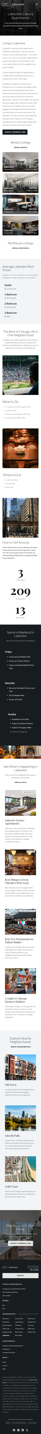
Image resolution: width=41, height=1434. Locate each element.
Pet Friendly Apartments (10, 1292)
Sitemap (8, 1422)
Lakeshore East (7, 1332)
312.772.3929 (34, 1270)
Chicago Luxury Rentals (11, 1284)
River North (18, 1332)
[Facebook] (14, 1430)
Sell (3, 1308)
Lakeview (5, 1335)
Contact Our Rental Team (15, 132)
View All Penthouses (20, 248)
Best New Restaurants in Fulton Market (19, 940)
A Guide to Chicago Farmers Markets (16, 1000)
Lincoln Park (12, 1135)
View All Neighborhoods (20, 1047)
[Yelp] (27, 1430)
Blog (3, 1369)
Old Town (10, 1084)
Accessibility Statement (19, 1422)
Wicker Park (32, 1332)
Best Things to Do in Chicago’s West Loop (17, 881)
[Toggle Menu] (37, 4)
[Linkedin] (22, 1430)
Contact (20, 1275)
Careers (4, 1365)
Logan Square (19, 1322)
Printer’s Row (19, 1328)
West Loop (31, 1328)
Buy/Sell (5, 1300)
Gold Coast (11, 1186)
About (5, 1357)
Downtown (5, 1322)
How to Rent (6, 1295)
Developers (6, 1349)
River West (18, 1335)
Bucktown (5, 1318)
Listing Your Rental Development (12, 1346)
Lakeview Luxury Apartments (14, 822)
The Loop (31, 1325)
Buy (3, 1305)
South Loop (31, 1318)
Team (4, 1362)
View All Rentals (20, 147)
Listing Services (8, 1341)
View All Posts (20, 782)
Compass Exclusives (8, 1352)
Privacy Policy (32, 1422)
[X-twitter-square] (18, 1430)
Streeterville (31, 1322)
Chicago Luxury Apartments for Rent (13, 1289)
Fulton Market (6, 1325)
